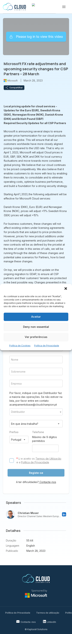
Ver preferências (36, 337)
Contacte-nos (47, 482)
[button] (66, 289)
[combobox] (36, 411)
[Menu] (64, 7)
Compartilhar (16, 87)
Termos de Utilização (48, 458)
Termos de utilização (47, 612)
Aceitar (36, 316)
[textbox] (36, 412)
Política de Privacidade (46, 345)
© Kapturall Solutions (36, 629)
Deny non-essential (36, 327)
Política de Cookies (19, 345)
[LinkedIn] (64, 514)
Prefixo (13, 432)
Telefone (38, 432)
